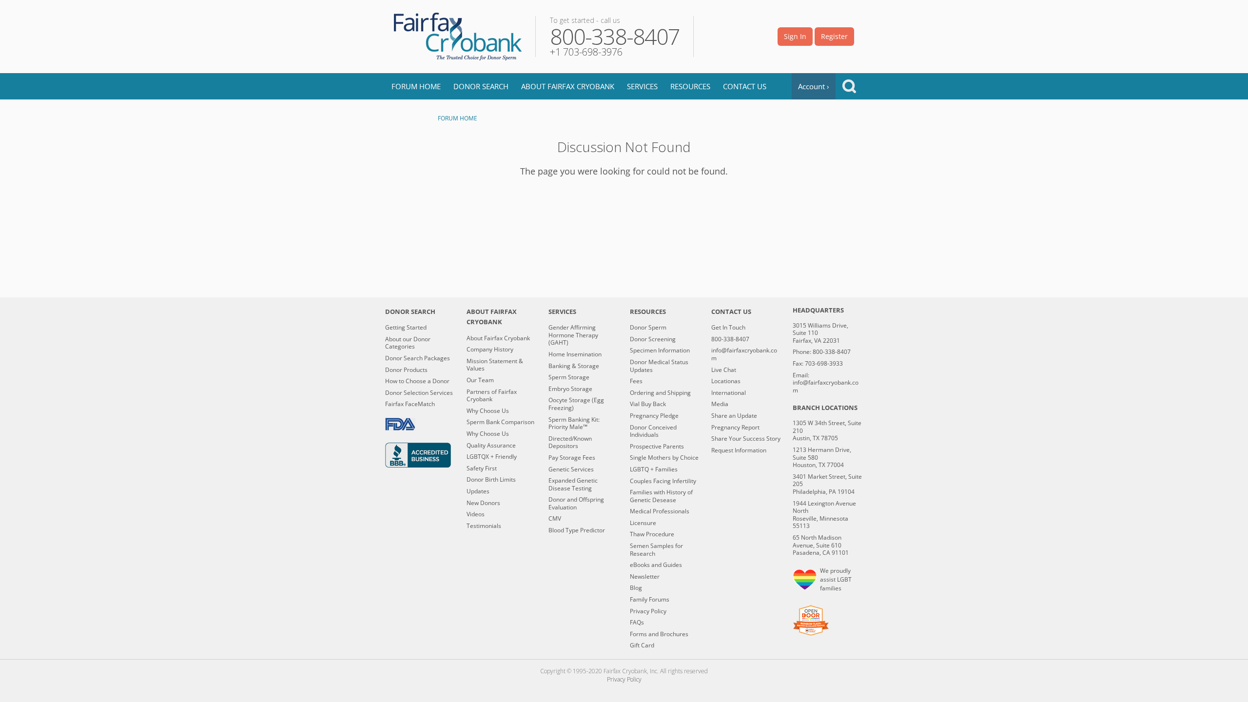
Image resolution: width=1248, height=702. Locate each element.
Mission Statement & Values (495, 364)
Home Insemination (575, 354)
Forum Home (416, 86)
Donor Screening (653, 339)
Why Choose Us (488, 411)
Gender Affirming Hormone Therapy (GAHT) (573, 335)
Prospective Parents (657, 446)
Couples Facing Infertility (663, 481)
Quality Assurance (491, 445)
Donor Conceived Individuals (653, 431)
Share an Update (734, 416)
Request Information (738, 450)
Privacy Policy (648, 611)
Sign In (795, 36)
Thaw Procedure (652, 534)
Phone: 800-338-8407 (822, 352)
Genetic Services (571, 469)
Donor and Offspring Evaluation (576, 503)
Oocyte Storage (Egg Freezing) (576, 403)
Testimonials (484, 526)
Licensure (643, 523)
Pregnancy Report (735, 427)
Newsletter (645, 577)
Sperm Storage (568, 377)
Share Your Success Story (745, 439)
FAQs (637, 622)
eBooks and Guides (656, 565)
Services (642, 86)
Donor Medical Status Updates (659, 365)
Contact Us (744, 86)
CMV (554, 519)
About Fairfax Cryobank (567, 86)
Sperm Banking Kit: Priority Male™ (574, 423)
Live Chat (723, 370)
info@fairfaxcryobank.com (744, 354)
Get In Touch (728, 328)
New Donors (483, 503)
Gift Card (642, 645)
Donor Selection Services (419, 393)
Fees (636, 381)
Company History (490, 349)
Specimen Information (660, 350)
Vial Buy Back (648, 404)
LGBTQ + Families (654, 469)
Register (834, 36)
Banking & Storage (573, 366)
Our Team (480, 380)
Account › (813, 86)
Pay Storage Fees (571, 458)
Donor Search (480, 86)
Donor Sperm (648, 328)
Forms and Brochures (659, 634)
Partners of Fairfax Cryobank (492, 395)
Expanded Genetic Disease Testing (573, 484)
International (728, 393)
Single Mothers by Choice (664, 458)
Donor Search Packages (417, 358)
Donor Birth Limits (491, 480)
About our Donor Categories (407, 343)
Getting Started (406, 328)
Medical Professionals (659, 511)
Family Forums (649, 600)
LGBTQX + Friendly (492, 457)
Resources (690, 86)
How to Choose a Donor (417, 381)
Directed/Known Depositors (570, 442)
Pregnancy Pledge (654, 416)
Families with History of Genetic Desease (661, 496)
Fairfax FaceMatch (410, 404)
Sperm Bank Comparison (500, 422)
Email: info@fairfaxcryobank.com (825, 382)
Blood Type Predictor (576, 530)
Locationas (726, 381)
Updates (478, 491)
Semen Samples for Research (656, 549)
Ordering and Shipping (660, 393)
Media (719, 404)
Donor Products (406, 370)
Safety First (482, 468)
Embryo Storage (570, 389)
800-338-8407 (730, 339)
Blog (636, 588)
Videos (476, 514)
